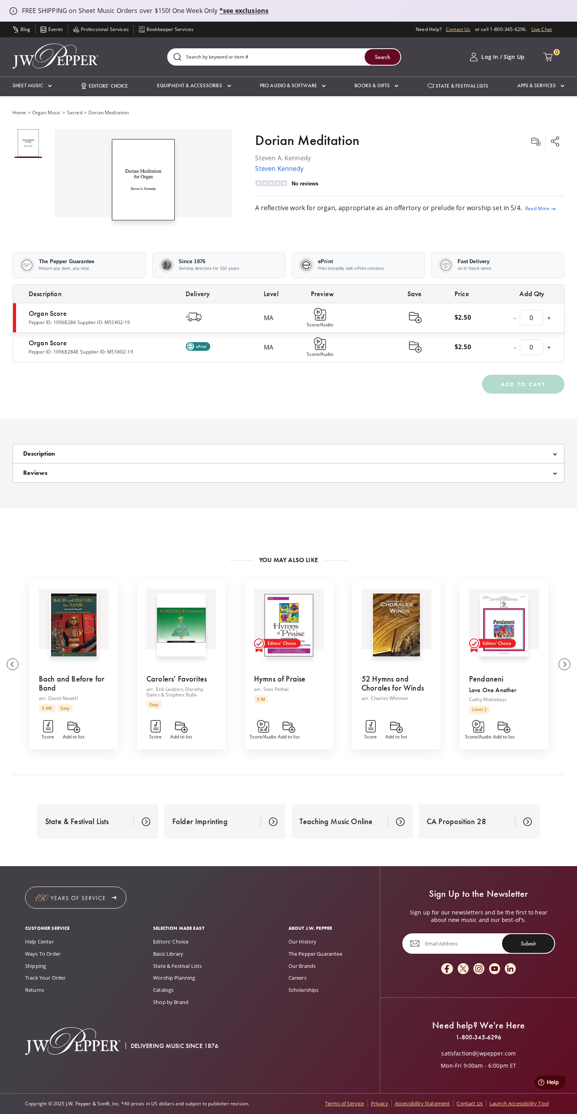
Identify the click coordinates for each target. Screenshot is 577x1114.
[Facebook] (447, 969)
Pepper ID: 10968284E (54, 351)
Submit (528, 943)
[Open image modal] (143, 183)
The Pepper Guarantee (315, 953)
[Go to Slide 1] (28, 143)
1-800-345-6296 (478, 1037)
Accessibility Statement (422, 1103)
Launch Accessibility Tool (519, 1103)
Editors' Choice (170, 941)
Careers (297, 977)
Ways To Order (42, 953)
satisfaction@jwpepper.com (478, 1053)
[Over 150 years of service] (75, 898)
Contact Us (458, 29)
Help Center (39, 941)
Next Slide (564, 664)
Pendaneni (486, 679)
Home (19, 112)
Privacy (379, 1103)
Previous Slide (12, 664)
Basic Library (168, 953)
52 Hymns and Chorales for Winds (393, 683)
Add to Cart (523, 384)
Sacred (74, 112)
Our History (302, 941)
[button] (32, 86)
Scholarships (303, 989)
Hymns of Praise (279, 679)
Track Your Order (45, 977)
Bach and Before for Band (71, 683)
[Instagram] (478, 969)
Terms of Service (344, 1103)
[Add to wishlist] (535, 142)
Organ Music (46, 112)
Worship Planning (174, 977)
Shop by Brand (170, 1002)
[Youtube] (494, 969)
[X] (463, 969)
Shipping (35, 965)
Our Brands (302, 965)
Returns (34, 989)
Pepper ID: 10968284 (52, 322)
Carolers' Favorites (176, 679)
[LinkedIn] (510, 969)
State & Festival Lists (177, 965)
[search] (177, 57)
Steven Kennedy (279, 168)
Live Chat (541, 29)
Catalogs (163, 989)
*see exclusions (243, 10)
